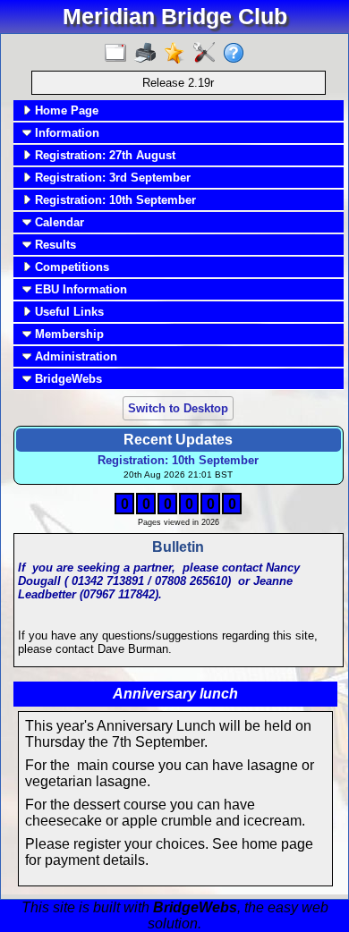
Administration (74, 356)
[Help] (237, 53)
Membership (67, 334)
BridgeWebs (66, 379)
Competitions (70, 267)
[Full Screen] (119, 53)
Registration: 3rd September (111, 177)
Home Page (64, 110)
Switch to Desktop (178, 408)
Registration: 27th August (103, 155)
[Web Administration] (208, 53)
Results (53, 244)
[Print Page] (149, 53)
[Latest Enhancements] (178, 53)
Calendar (57, 222)
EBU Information (79, 289)
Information (65, 133)
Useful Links (67, 311)
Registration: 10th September (113, 200)
